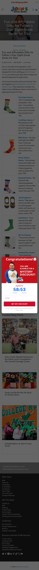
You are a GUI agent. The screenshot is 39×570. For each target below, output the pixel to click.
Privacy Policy (19, 310)
